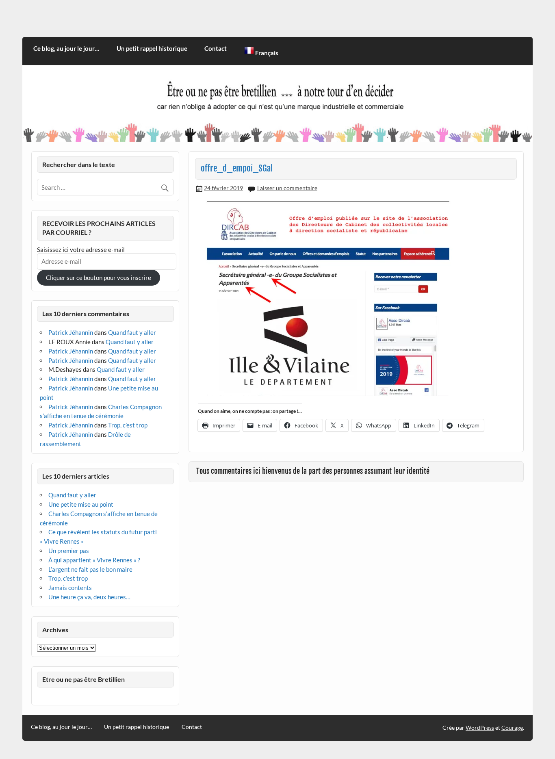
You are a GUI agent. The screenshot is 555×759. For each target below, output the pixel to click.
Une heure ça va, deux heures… (89, 597)
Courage (512, 727)
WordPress (480, 727)
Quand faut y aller (132, 332)
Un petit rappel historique (152, 48)
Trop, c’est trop (127, 425)
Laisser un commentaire (287, 187)
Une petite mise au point (80, 504)
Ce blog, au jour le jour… (66, 48)
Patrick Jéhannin (70, 332)
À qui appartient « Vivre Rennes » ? (94, 560)
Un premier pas (68, 550)
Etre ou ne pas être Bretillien (83, 679)
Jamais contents (70, 587)
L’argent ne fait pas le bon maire (90, 569)
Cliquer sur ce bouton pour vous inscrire (98, 277)
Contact (215, 48)
